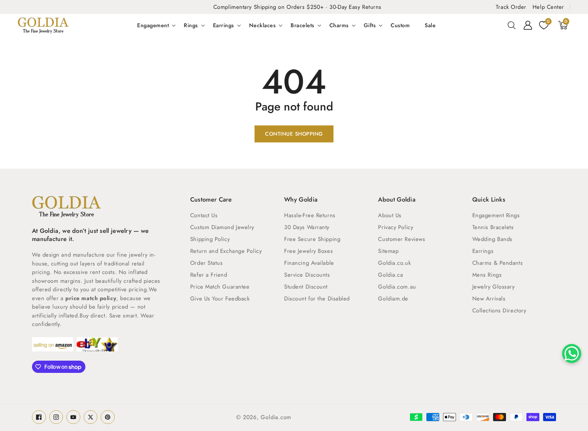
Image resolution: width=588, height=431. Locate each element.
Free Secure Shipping (312, 239)
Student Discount (306, 286)
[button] (511, 25)
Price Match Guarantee (220, 286)
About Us (389, 215)
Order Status (206, 263)
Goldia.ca (390, 275)
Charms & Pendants (497, 263)
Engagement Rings (496, 215)
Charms (339, 25)
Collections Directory (499, 310)
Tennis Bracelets (493, 227)
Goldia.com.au (397, 286)
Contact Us (204, 215)
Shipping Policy (210, 239)
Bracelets (302, 25)
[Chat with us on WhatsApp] (571, 353)
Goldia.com (276, 417)
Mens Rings (487, 275)
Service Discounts (307, 275)
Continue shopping (294, 134)
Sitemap (388, 251)
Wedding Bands (492, 239)
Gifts (370, 25)
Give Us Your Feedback (220, 298)
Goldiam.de (393, 298)
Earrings (223, 25)
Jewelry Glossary (493, 286)
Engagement (153, 25)
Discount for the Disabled (317, 298)
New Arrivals (489, 298)
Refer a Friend (208, 275)
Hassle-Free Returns (309, 215)
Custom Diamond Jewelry (222, 227)
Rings (191, 25)
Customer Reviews (401, 239)
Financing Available (309, 263)
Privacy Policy (395, 227)
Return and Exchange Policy (226, 251)
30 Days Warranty (306, 227)
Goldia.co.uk (394, 263)
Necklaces (262, 25)
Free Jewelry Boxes (308, 251)
